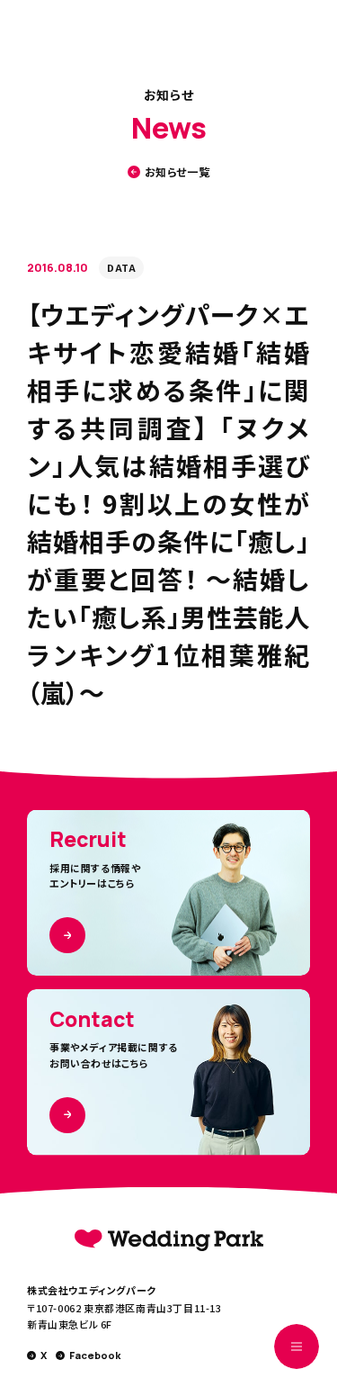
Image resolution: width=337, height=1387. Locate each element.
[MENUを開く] (296, 1346)
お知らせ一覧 (177, 172)
